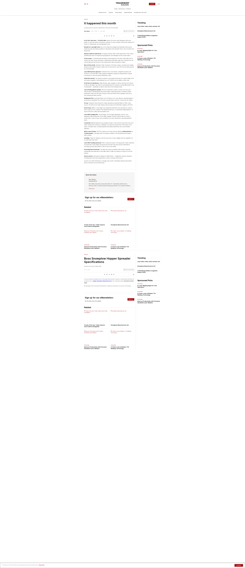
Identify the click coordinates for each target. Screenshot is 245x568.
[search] (87, 4)
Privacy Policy (41, 564)
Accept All (239, 565)
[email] (113, 35)
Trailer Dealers (128, 12)
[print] (133, 35)
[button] (85, 4)
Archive (86, 19)
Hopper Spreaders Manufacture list (102, 281)
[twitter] (109, 35)
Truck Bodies (118, 12)
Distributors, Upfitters (140, 12)
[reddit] (111, 35)
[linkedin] (107, 35)
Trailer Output (103, 12)
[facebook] (104, 35)
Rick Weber (87, 31)
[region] (122, 565)
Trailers (111, 12)
